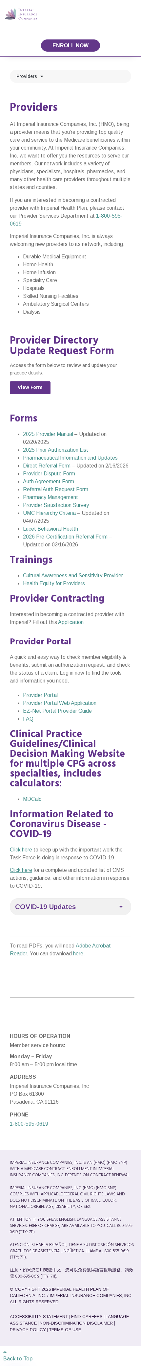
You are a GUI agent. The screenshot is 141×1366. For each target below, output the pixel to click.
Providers (26, 76)
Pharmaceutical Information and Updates (70, 458)
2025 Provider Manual (48, 434)
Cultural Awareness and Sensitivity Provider (73, 575)
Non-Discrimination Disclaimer (77, 1323)
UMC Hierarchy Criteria (49, 513)
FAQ (28, 719)
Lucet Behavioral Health (50, 529)
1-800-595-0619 (29, 1124)
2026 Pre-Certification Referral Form (66, 536)
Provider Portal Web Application (59, 703)
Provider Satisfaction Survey (56, 505)
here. (79, 953)
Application (71, 622)
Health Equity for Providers (54, 583)
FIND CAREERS (87, 1316)
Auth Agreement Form (48, 481)
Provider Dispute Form (49, 473)
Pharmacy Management (50, 497)
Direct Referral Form (46, 465)
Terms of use (65, 1329)
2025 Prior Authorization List (55, 450)
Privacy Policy (28, 1329)
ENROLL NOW (70, 45)
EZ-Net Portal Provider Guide (57, 711)
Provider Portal (40, 695)
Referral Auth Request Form (55, 489)
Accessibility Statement (39, 1316)
